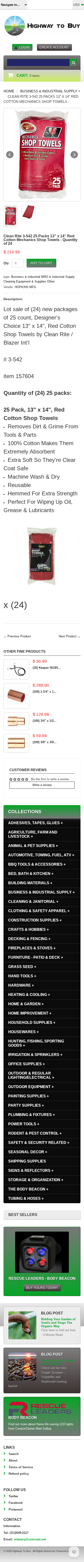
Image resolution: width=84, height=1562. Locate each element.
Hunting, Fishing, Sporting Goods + (36, 1043)
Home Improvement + (29, 1013)
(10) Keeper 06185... (47, 667)
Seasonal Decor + (27, 1152)
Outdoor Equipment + (31, 1087)
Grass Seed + (22, 967)
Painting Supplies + (28, 1096)
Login (24, 47)
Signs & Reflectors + (30, 1170)
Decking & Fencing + (29, 939)
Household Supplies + (31, 1023)
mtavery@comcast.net (30, 1539)
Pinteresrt (16, 1509)
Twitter (13, 1496)
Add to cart (41, 263)
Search (14, 1454)
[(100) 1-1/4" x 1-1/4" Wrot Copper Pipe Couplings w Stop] (16, 696)
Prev (10, 154)
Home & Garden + (26, 1004)
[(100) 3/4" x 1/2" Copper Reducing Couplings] (16, 721)
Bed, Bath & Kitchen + (30, 874)
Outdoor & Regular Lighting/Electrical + (31, 1075)
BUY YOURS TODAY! (42, 1288)
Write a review (42, 785)
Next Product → (69, 636)
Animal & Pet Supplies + (33, 846)
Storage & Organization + (35, 1180)
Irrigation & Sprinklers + (35, 1055)
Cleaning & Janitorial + (33, 902)
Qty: (6, 263)
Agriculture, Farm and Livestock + (32, 834)
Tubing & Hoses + (26, 1198)
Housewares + (23, 1032)
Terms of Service (21, 1467)
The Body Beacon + (28, 1189)
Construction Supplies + (35, 920)
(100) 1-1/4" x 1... (44, 691)
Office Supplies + (26, 1064)
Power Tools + (23, 1124)
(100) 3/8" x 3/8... (44, 742)
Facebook (16, 1503)
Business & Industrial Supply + (50, 91)
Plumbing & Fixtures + (31, 1115)
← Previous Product (17, 636)
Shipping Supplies (27, 1161)
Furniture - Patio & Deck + (35, 957)
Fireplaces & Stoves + (32, 948)
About (13, 1460)
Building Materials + (30, 883)
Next (74, 154)
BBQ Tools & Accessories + (37, 864)
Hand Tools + (22, 976)
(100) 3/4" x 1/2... (44, 720)
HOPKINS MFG (25, 287)
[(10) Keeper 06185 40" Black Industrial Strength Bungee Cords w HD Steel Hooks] (16, 669)
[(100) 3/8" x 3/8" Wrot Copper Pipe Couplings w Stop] (16, 743)
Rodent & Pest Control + (35, 1133)
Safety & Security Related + (38, 1143)
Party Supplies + (26, 1105)
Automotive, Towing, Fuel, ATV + (41, 855)
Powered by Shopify (67, 1551)
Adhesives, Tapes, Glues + (35, 823)
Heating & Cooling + (29, 995)
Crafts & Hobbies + (28, 929)
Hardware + (21, 985)
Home (9, 91)
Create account (54, 47)
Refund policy (19, 1473)
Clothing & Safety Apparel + (39, 911)
